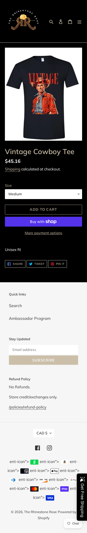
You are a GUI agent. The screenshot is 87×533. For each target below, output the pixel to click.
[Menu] (79, 21)
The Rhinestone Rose (40, 512)
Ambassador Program (30, 318)
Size (8, 185)
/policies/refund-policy (27, 407)
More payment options (43, 233)
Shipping (12, 169)
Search (15, 305)
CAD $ (42, 433)
